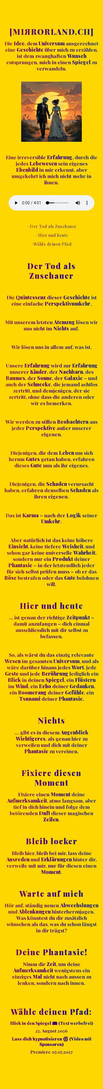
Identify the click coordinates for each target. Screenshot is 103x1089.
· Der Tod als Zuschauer (52, 226)
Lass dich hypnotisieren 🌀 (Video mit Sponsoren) (51, 1041)
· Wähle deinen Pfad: (51, 244)
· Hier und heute (51, 235)
